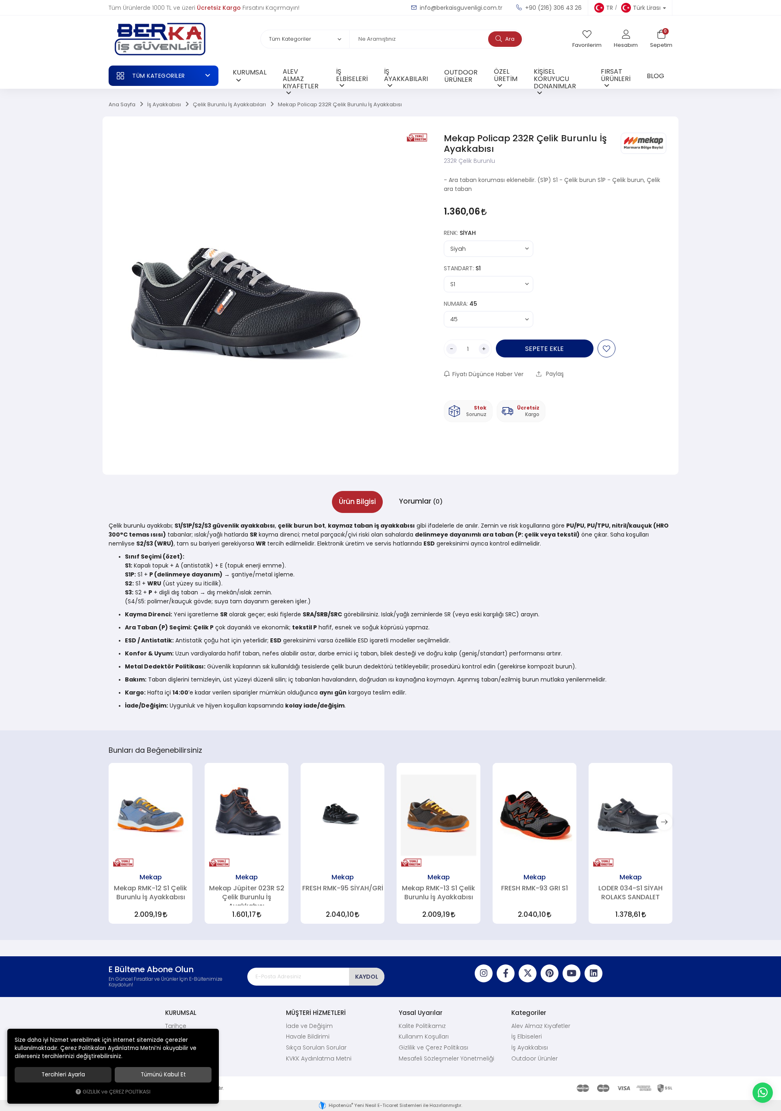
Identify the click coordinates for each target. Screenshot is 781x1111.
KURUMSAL (249, 72)
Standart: (462, 268)
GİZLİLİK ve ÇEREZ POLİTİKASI (117, 1091)
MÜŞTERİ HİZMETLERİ (316, 1013)
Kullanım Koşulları (424, 1036)
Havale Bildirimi (307, 1036)
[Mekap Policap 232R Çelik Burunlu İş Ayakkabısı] (246, 295)
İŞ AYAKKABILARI (406, 75)
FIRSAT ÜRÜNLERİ (615, 75)
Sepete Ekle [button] (544, 348)
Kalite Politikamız (422, 1026)
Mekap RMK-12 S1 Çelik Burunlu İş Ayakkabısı (150, 892)
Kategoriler (528, 1013)
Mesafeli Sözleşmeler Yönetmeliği (446, 1058)
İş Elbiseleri (526, 1036)
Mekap (151, 877)
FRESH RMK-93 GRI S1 (534, 888)
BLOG (655, 75)
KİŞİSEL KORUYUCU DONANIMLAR (555, 77)
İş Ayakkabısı (529, 1047)
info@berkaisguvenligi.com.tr (460, 8)
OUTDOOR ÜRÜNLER (461, 76)
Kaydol (366, 977)
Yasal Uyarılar (421, 1013)
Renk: (460, 233)
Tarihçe (175, 1026)
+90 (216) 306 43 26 (553, 8)
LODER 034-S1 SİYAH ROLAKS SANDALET (630, 892)
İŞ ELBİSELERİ (352, 75)
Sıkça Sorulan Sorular (316, 1047)
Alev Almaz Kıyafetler (540, 1026)
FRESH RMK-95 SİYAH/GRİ (342, 888)
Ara (509, 39)
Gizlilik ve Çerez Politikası (433, 1047)
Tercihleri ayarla (63, 1074)
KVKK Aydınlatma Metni (318, 1058)
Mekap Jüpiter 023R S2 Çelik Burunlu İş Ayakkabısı (246, 895)
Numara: (460, 304)
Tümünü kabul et (163, 1074)
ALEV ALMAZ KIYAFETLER (301, 77)
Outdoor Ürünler (534, 1058)
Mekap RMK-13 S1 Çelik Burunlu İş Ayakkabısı (438, 892)
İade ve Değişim (309, 1026)
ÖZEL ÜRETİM (505, 75)
